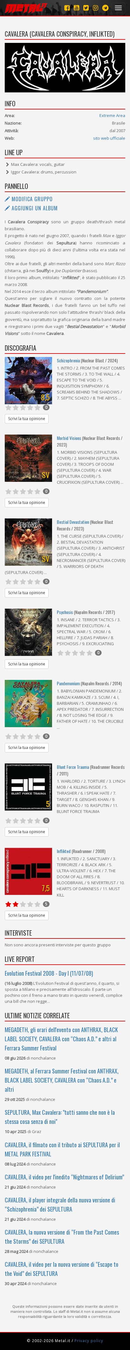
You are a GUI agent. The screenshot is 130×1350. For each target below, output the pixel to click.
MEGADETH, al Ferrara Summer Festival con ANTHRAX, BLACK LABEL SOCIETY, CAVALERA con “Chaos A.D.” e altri (62, 1080)
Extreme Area (112, 115)
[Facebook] (67, 7)
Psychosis (65, 612)
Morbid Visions (69, 438)
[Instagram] (105, 7)
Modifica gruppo (31, 199)
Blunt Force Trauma (73, 766)
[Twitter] (86, 7)
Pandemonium (68, 683)
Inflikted (64, 851)
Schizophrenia (69, 360)
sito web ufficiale (109, 138)
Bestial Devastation (73, 521)
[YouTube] (76, 7)
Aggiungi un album (34, 208)
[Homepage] (26, 8)
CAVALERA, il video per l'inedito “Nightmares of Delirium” (64, 1177)
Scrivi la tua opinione (26, 418)
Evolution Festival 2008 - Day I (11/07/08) (49, 973)
